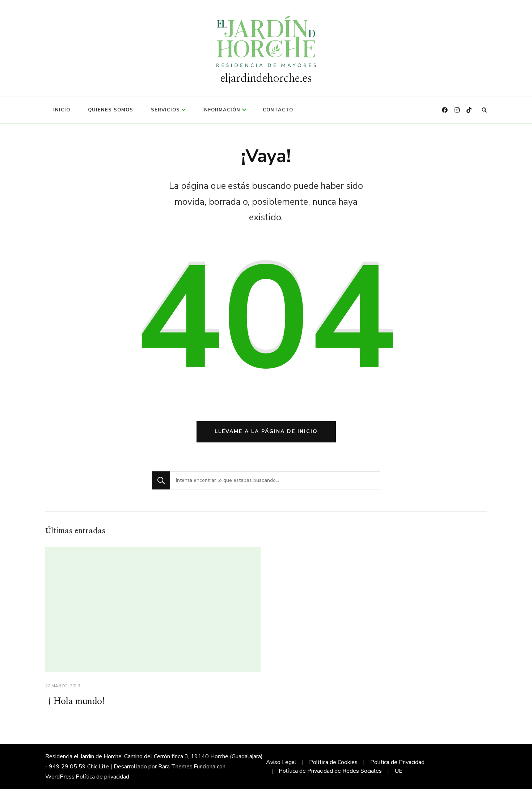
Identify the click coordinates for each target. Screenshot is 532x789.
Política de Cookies (333, 762)
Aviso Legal (281, 762)
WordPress (60, 777)
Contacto (278, 110)
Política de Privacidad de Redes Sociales (330, 771)
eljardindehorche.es (266, 78)
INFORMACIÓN (221, 110)
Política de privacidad (102, 777)
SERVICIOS (165, 110)
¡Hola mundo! (75, 701)
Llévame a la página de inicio (266, 431)
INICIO (61, 110)
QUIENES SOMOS (110, 110)
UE (398, 771)
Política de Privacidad (397, 762)
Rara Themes (175, 767)
